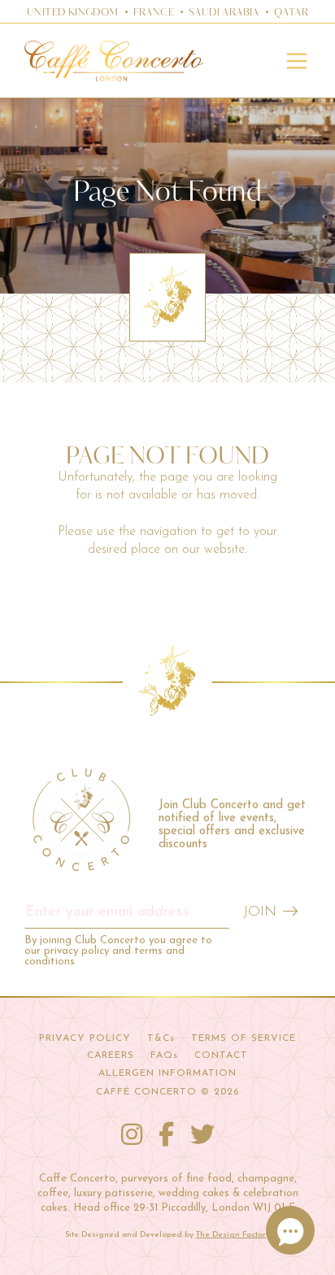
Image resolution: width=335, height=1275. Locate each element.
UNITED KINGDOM (73, 13)
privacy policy (76, 951)
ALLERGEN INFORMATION (167, 1073)
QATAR (291, 13)
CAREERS (110, 1055)
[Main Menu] (297, 61)
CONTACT (221, 1055)
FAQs (164, 1055)
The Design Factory (233, 1234)
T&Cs (161, 1038)
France (153, 13)
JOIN (259, 912)
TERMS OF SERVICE (243, 1038)
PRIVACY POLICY (85, 1038)
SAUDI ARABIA (224, 13)
